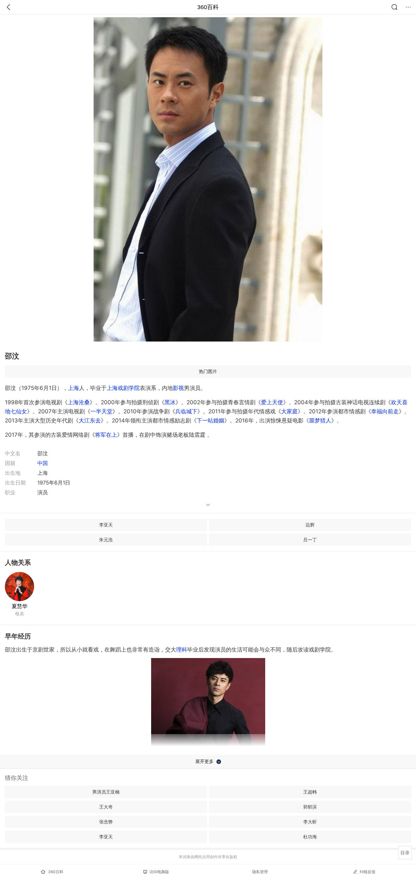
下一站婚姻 (210, 420)
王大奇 (106, 806)
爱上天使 (272, 402)
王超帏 (310, 792)
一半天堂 (101, 411)
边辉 (310, 524)
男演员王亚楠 (106, 792)
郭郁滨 (310, 806)
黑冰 (170, 402)
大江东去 (90, 420)
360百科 (208, 7)
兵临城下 (186, 411)
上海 (73, 388)
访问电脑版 (159, 871)
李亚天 (106, 524)
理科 (181, 649)
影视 (178, 388)
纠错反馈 (367, 871)
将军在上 (106, 435)
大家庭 (289, 411)
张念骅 (106, 821)
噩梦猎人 (320, 420)
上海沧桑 (79, 402)
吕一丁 (310, 539)
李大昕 (310, 821)
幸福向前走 (385, 411)
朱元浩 (106, 539)
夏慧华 (19, 606)
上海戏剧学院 (123, 388)
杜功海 (310, 836)
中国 (42, 463)
